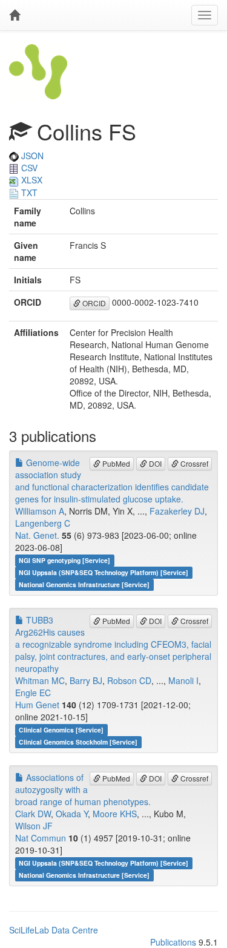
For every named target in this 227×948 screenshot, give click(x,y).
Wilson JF (34, 826)
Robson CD (129, 680)
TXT (28, 192)
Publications (173, 942)
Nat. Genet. (37, 535)
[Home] (14, 15)
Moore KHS (115, 814)
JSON (31, 156)
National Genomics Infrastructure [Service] (84, 584)
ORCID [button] (93, 303)
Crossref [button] (193, 463)
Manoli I (183, 680)
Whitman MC (40, 680)
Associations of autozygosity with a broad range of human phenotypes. (83, 789)
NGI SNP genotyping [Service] (64, 560)
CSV (28, 168)
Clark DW (33, 814)
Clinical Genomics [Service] (61, 729)
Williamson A (39, 511)
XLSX (30, 180)
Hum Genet (37, 705)
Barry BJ (86, 680)
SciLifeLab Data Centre (53, 930)
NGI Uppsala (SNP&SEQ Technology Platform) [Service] (103, 572)
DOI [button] (154, 463)
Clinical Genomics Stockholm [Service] (78, 741)
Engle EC (33, 692)
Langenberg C (42, 523)
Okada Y (72, 814)
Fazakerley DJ (177, 511)
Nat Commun (40, 838)
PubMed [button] (115, 463)
